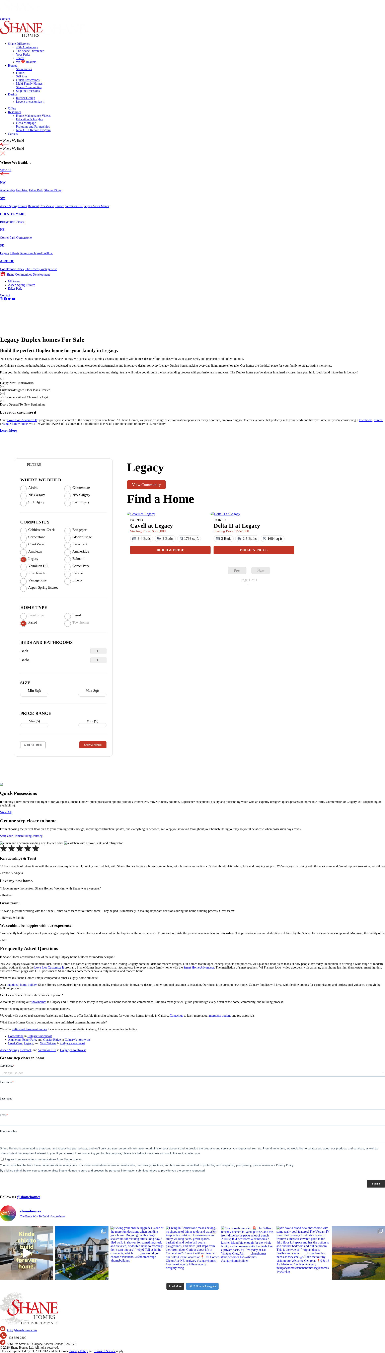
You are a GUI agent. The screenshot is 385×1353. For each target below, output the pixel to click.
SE (2, 245)
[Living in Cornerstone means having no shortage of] (192, 1253)
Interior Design (25, 98)
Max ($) (92, 721)
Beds (24, 651)
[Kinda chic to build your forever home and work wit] (26, 1253)
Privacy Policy (78, 1351)
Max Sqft (92, 691)
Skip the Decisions (28, 90)
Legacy (4, 253)
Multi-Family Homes (29, 83)
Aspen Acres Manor (96, 206)
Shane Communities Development (28, 274)
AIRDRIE (7, 261)
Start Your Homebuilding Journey (21, 836)
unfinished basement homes (29, 1029)
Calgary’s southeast (72, 1043)
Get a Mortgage (26, 123)
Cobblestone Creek (12, 269)
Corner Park (7, 237)
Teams (20, 58)
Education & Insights (29, 119)
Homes (12, 65)
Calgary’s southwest (73, 1050)
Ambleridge (7, 190)
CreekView (47, 206)
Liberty (14, 253)
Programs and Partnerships (33, 126)
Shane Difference (19, 43)
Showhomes (24, 69)
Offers (12, 108)
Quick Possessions (28, 80)
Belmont (33, 206)
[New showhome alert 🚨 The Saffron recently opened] (248, 1253)
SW (2, 198)
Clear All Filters (33, 744)
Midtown (14, 281)
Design (12, 94)
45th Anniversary (27, 47)
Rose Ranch (28, 253)
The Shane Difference (30, 51)
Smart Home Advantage (198, 967)
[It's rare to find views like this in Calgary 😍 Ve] (358, 1253)
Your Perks (23, 54)
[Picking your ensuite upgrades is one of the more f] (137, 1253)
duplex (378, 420)
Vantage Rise (48, 269)
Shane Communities (29, 87)
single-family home (15, 423)
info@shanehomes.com (22, 1330)
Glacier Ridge (52, 190)
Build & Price (170, 550)
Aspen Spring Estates (13, 206)
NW (3, 182)
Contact (5, 18)
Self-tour (21, 76)
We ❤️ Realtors (26, 62)
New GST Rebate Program (33, 130)
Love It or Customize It (22, 420)
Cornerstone (24, 237)
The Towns (32, 269)
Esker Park (36, 190)
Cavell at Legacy (151, 525)
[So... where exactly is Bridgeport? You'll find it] (82, 1253)
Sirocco (59, 206)
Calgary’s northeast (39, 1036)
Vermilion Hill (74, 206)
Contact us (176, 1015)
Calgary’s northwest (77, 1039)
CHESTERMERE (12, 214)
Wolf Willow (44, 253)
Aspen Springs (9, 1050)
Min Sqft (34, 691)
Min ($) (34, 721)
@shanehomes (28, 1197)
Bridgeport (7, 221)
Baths (24, 660)
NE (2, 229)
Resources (14, 112)
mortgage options (220, 1015)
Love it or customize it (30, 101)
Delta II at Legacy (237, 525)
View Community (146, 484)
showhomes (38, 1002)
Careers (13, 133)
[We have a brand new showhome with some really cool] (303, 1253)
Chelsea (19, 221)
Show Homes (93, 744)
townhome (365, 420)
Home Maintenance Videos (33, 115)
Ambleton (22, 190)
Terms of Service (105, 1351)
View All (5, 170)
